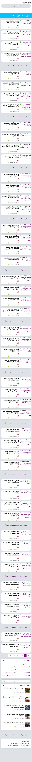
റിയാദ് (14, 664)
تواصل (13, 667)
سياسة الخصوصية (15, 743)
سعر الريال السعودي (10, 673)
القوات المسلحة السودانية (8, 675)
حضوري (13, 670)
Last (10, 655)
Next (14, 655)
